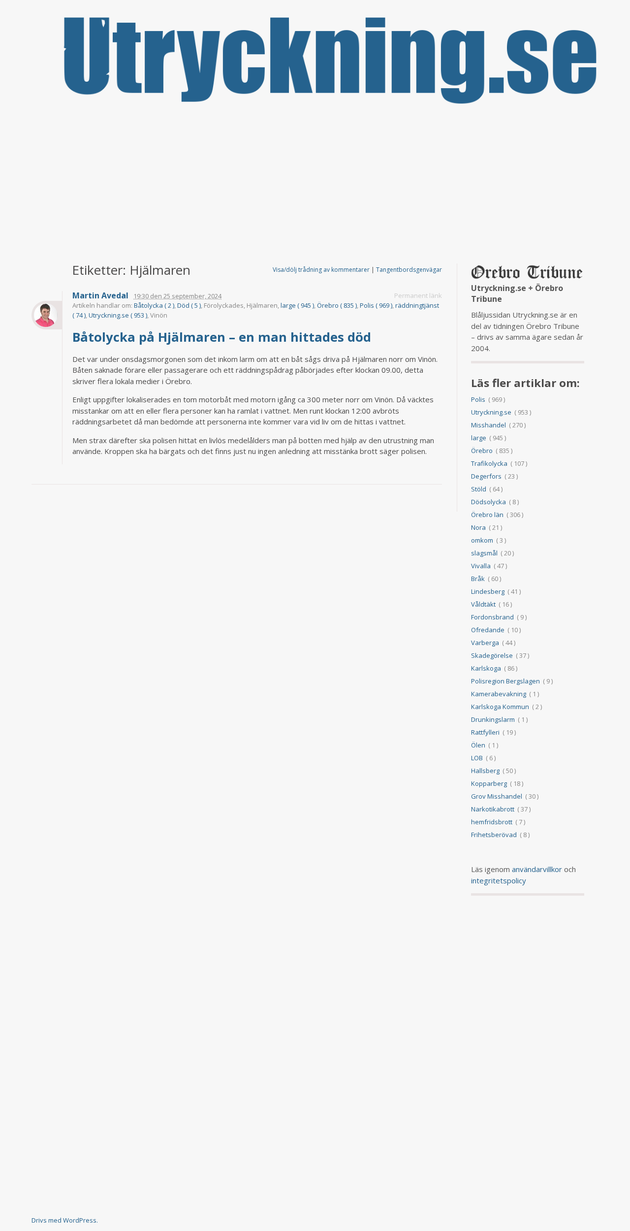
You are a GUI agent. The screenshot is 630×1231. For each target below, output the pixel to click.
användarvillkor (537, 869)
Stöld (478, 489)
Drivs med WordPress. (65, 1220)
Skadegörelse (492, 655)
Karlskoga (486, 668)
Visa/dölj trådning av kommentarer (321, 269)
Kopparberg (489, 783)
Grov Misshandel (496, 796)
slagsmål (484, 553)
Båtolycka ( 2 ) (154, 305)
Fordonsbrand (492, 617)
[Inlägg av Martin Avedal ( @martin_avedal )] (47, 315)
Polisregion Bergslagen (505, 681)
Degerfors (486, 476)
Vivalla (481, 565)
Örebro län (487, 514)
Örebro (482, 450)
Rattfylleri (485, 732)
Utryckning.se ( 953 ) (118, 315)
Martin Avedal (100, 295)
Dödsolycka (488, 501)
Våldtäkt (483, 604)
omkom (482, 540)
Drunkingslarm (493, 719)
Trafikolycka (489, 463)
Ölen (478, 745)
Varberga (485, 642)
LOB (477, 757)
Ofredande (487, 629)
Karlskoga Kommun (500, 706)
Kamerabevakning (498, 693)
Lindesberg (487, 591)
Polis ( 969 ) (376, 305)
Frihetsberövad (494, 834)
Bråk (478, 578)
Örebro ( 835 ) (337, 305)
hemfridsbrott (491, 821)
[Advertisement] (315, 185)
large (478, 437)
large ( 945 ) (297, 305)
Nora (478, 527)
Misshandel (488, 425)
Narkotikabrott (492, 809)
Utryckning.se (491, 412)
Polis (478, 399)
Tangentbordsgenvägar (409, 269)
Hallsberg (485, 770)
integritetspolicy (498, 880)
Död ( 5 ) (189, 305)
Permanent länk (418, 295)
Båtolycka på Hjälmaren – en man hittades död (223, 336)
